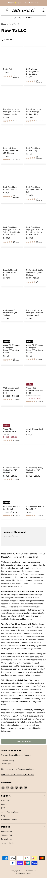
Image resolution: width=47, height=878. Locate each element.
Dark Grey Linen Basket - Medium (10, 188)
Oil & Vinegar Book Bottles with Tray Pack (11, 390)
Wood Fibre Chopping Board (10, 430)
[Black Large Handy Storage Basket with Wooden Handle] (12, 97)
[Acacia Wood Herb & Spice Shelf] (35, 495)
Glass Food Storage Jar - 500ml (11, 507)
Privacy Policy (6, 839)
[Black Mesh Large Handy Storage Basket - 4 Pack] (35, 97)
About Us (5, 800)
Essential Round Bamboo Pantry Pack (10, 272)
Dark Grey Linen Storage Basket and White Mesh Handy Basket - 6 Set (11, 231)
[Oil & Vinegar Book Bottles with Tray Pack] (12, 376)
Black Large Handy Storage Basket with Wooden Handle (11, 111)
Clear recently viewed (12, 536)
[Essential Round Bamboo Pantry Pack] (12, 258)
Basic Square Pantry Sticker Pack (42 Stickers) (34, 470)
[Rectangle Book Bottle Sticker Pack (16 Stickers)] (12, 136)
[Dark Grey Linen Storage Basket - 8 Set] (35, 175)
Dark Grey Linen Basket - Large (33, 149)
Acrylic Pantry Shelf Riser (34, 430)
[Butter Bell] (12, 57)
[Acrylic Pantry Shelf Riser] (35, 417)
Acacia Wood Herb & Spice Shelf (35, 507)
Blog (3, 815)
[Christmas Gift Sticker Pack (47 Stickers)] (12, 298)
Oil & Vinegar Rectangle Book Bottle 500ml (32, 71)
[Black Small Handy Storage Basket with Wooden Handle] (35, 298)
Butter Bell (7, 69)
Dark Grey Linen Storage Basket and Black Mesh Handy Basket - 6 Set (34, 231)
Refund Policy (6, 831)
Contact (4, 804)
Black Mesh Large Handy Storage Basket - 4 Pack (33, 111)
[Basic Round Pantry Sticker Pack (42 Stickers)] (12, 456)
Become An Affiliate (9, 819)
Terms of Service (7, 843)
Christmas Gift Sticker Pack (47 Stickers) (10, 312)
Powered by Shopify (23, 873)
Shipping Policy (7, 835)
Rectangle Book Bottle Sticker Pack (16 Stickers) (11, 150)
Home (3, 24)
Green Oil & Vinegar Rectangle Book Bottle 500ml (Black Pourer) (34, 349)
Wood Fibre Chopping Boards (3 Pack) (34, 390)
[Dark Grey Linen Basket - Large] (35, 136)
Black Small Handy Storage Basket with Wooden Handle (34, 312)
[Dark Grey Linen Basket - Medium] (12, 175)
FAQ (3, 808)
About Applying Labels (10, 812)
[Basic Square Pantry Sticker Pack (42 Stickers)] (35, 456)
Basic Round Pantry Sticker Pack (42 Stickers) (11, 470)
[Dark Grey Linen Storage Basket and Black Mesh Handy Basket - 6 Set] (35, 215)
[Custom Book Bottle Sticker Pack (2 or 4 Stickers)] (35, 258)
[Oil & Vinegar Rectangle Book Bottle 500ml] (35, 57)
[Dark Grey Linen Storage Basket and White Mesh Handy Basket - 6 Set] (12, 215)
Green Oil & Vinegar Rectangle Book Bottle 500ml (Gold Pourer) (11, 349)
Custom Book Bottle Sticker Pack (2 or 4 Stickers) (34, 272)
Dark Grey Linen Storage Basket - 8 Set (34, 189)
